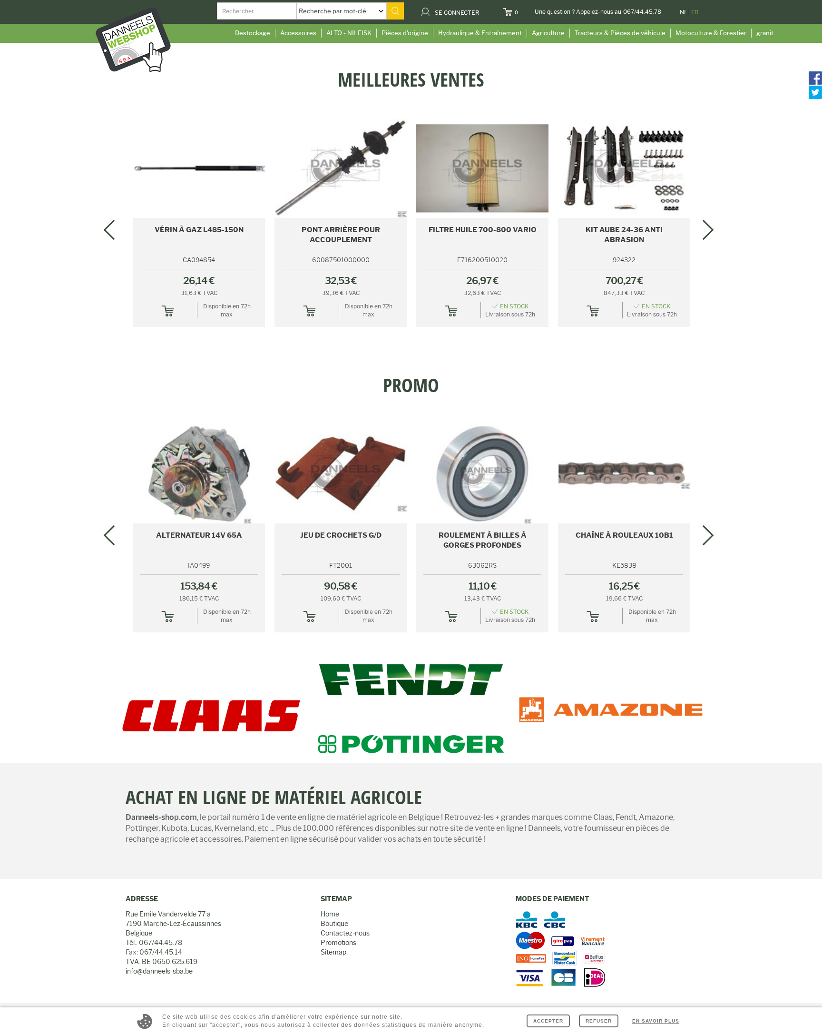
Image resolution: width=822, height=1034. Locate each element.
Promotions (338, 942)
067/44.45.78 (642, 11)
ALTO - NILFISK (349, 33)
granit (764, 33)
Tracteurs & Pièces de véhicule (620, 33)
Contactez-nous (345, 933)
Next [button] (704, 230)
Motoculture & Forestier (710, 33)
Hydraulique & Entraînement (480, 33)
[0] (524, 9)
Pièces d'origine (405, 33)
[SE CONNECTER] (485, 9)
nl (683, 12)
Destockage (252, 33)
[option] (411, 70)
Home (330, 914)
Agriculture (548, 33)
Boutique (334, 923)
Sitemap (333, 952)
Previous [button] (114, 230)
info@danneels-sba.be (159, 971)
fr (694, 12)
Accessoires (298, 33)
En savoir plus (655, 1021)
